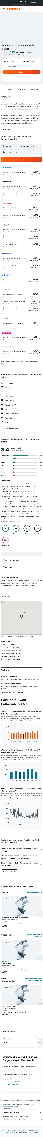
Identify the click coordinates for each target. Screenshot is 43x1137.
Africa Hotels (21, 1130)
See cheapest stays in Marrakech (34, 936)
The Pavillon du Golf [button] (9, 1006)
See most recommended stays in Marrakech (33, 980)
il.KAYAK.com (5, 1130)
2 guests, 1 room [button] (10, 67)
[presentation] (21, 714)
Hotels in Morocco (33, 1130)
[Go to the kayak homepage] (13, 9)
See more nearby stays (34, 892)
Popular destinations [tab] (28, 1066)
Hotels (14, 1130)
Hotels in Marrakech (12, 1085)
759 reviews (29, 52)
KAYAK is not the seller (11, 1112)
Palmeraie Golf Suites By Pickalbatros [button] (15, 917)
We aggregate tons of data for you (15, 1116)
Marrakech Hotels (10, 1132)
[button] (40, 3)
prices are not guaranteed (10, 1106)
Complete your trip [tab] (11, 1066)
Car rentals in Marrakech (14, 1082)
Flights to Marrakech (12, 1079)
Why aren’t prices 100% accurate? (15, 1120)
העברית (33, 2)
